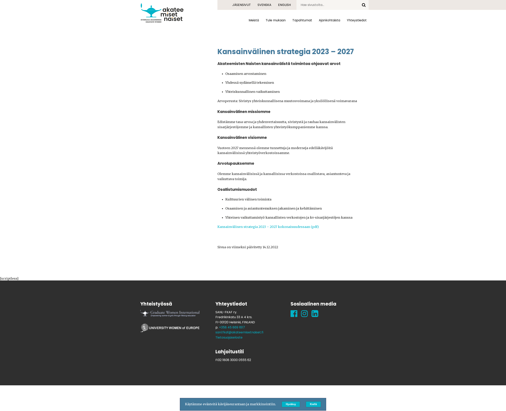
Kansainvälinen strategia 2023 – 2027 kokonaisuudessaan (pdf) (268, 227)
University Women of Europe (170, 329)
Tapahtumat (302, 20)
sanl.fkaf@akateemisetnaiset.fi (239, 332)
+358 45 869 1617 (232, 327)
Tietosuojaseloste (229, 337)
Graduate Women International (170, 316)
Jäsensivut (241, 5)
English (284, 5)
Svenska (264, 5)
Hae (364, 5)
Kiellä (313, 404)
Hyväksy (291, 404)
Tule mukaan (276, 20)
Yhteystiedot (357, 20)
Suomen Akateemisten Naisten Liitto (162, 13)
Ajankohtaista (329, 20)
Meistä (254, 20)
